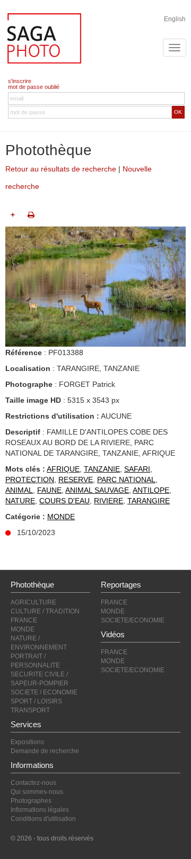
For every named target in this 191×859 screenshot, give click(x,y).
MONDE (61, 516)
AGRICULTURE (33, 602)
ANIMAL (19, 490)
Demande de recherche (45, 751)
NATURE (20, 500)
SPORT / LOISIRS (36, 701)
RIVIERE (108, 500)
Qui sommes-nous (37, 791)
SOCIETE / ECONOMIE (44, 692)
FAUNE (49, 490)
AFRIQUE (63, 469)
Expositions (27, 742)
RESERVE (75, 479)
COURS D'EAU (64, 500)
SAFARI (137, 469)
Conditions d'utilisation (43, 818)
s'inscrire (19, 81)
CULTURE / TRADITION (45, 611)
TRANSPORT (30, 710)
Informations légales (40, 809)
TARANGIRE (148, 500)
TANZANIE (102, 469)
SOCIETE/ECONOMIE (132, 620)
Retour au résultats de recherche (60, 169)
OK (178, 112)
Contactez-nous (33, 782)
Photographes (31, 800)
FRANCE (24, 620)
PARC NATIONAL (126, 479)
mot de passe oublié (33, 87)
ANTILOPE (151, 490)
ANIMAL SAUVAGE (97, 490)
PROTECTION (29, 479)
